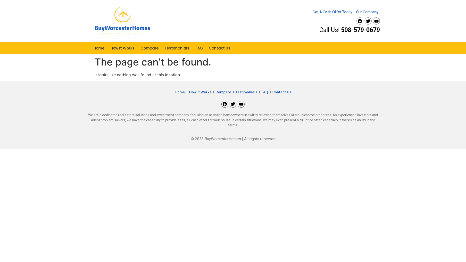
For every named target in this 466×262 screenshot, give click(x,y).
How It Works (122, 48)
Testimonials (177, 48)
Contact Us (219, 48)
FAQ (199, 48)
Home (98, 48)
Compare (149, 48)
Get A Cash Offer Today (332, 12)
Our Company (367, 12)
